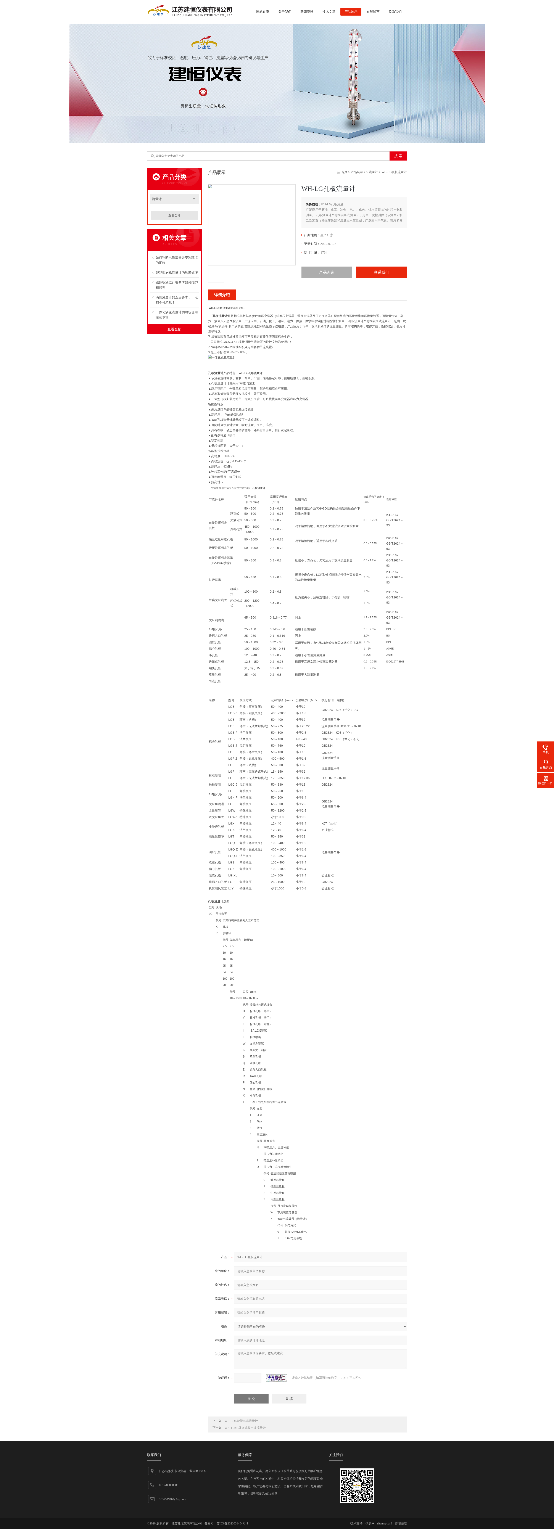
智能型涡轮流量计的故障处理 (177, 272)
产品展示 (351, 11)
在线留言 (373, 11)
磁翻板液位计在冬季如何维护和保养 (177, 285)
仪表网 (370, 1523)
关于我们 (284, 11)
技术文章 (328, 11)
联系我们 (395, 11)
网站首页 (262, 11)
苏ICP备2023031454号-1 (232, 1523)
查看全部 (174, 215)
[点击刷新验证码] (276, 1378)
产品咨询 (327, 272)
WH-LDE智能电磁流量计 (241, 1421)
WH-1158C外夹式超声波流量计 (245, 1427)
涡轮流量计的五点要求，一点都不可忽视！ (177, 300)
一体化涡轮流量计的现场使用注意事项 (177, 314)
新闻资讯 (306, 11)
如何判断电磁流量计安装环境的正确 (177, 260)
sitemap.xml (384, 1523)
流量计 (157, 199)
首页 (344, 172)
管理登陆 (401, 1523)
